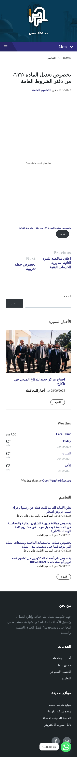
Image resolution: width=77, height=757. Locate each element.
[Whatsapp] (66, 746)
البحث (67, 296)
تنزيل (62, 233)
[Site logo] (38, 26)
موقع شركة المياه (60, 704)
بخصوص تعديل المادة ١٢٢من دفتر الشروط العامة (45, 227)
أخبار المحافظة (35, 390)
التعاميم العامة (41, 90)
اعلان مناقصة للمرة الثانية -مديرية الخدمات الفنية (56, 263)
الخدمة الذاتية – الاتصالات (55, 718)
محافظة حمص (38, 33)
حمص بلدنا (64, 665)
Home (67, 57)
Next (31, 258)
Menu (63, 47)
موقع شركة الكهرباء (59, 711)
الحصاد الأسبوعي (60, 671)
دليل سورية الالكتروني (57, 724)
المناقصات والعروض (41, 515)
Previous (62, 252)
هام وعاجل (22, 515)
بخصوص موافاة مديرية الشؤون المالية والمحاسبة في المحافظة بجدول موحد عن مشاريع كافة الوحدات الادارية (39, 527)
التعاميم (51, 57)
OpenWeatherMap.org (56, 480)
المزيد (58, 402)
